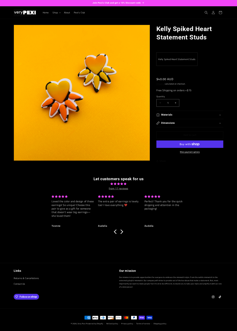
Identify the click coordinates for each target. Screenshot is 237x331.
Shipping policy (159, 323)
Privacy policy (127, 323)
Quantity (160, 96)
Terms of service (143, 323)
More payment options (190, 151)
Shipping (160, 83)
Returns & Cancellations (26, 278)
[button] (56, 12)
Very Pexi (81, 323)
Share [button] (163, 161)
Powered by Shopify (94, 323)
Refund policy (112, 323)
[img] (118, 184)
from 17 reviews (118, 188)
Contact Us (19, 284)
